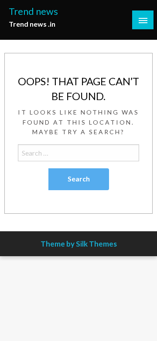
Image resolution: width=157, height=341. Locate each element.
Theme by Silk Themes (79, 243)
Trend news (33, 11)
